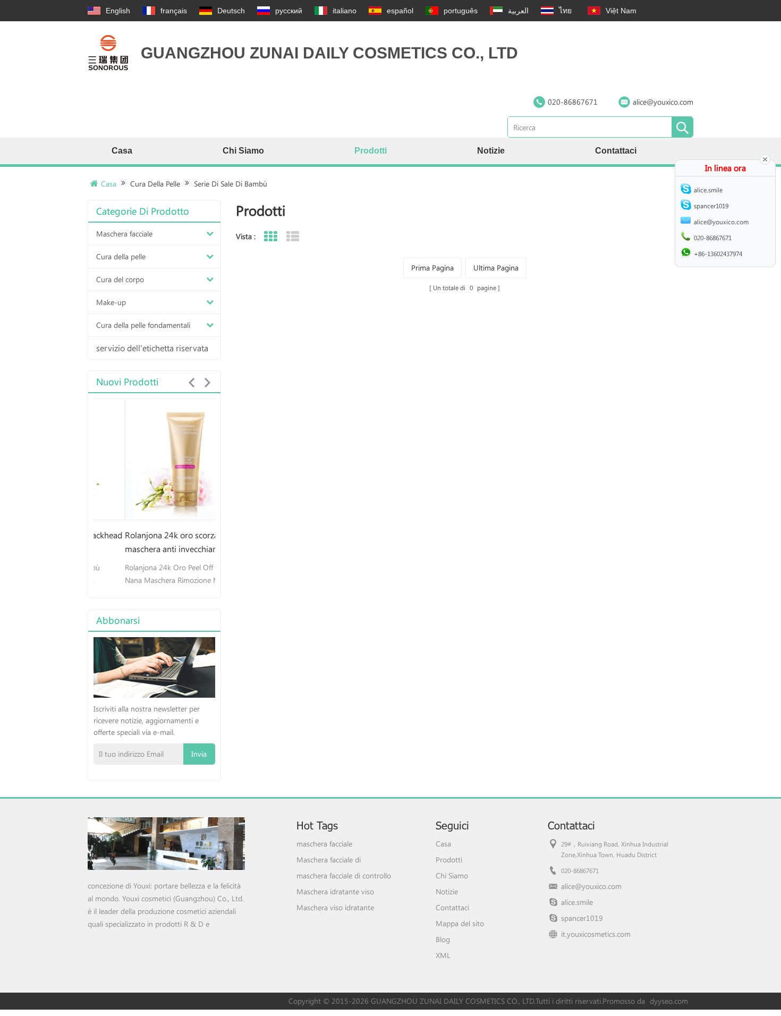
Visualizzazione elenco (292, 236)
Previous (191, 383)
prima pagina (432, 268)
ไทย (565, 10)
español (400, 10)
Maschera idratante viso (335, 891)
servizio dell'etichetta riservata (152, 347)
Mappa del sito (460, 923)
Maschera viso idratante (335, 907)
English (118, 10)
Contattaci (615, 150)
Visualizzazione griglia (270, 236)
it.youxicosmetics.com (596, 934)
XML (443, 955)
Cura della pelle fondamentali (143, 325)
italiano (344, 10)
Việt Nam (621, 10)
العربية (518, 10)
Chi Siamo (243, 150)
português (461, 10)
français (173, 10)
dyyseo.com (669, 1001)
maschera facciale (324, 844)
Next (207, 383)
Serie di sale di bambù (230, 184)
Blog (443, 939)
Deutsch (231, 10)
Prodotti (370, 150)
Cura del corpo (120, 279)
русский (288, 10)
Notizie (491, 150)
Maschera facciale (124, 233)
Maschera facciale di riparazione (328, 859)
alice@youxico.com (663, 102)
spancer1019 (582, 918)
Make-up (111, 302)
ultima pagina (496, 268)
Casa (122, 150)
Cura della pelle (155, 184)
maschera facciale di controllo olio (343, 875)
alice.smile (577, 902)
